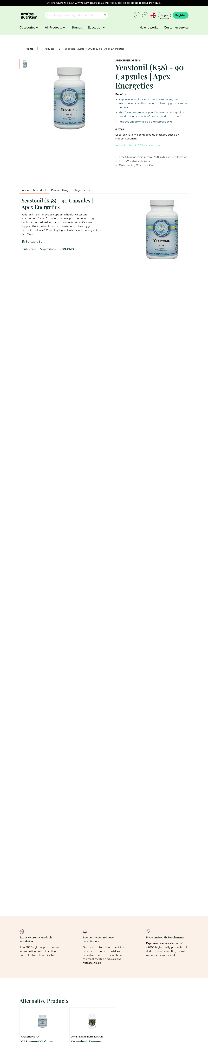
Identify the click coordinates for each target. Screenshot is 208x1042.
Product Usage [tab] (60, 190)
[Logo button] (29, 15)
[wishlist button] (137, 15)
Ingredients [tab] (82, 190)
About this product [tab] (34, 190)
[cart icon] (145, 15)
